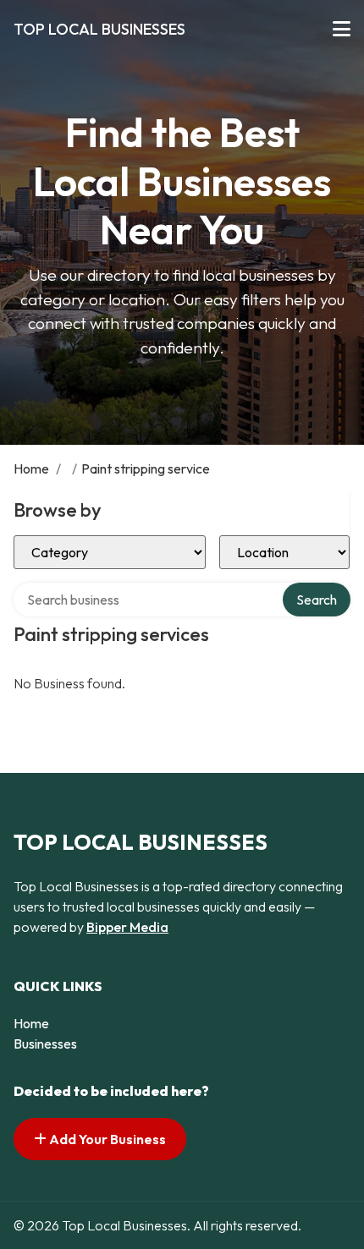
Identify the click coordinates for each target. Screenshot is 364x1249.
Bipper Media (127, 926)
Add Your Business (106, 1139)
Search (316, 599)
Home (31, 468)
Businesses (45, 1043)
